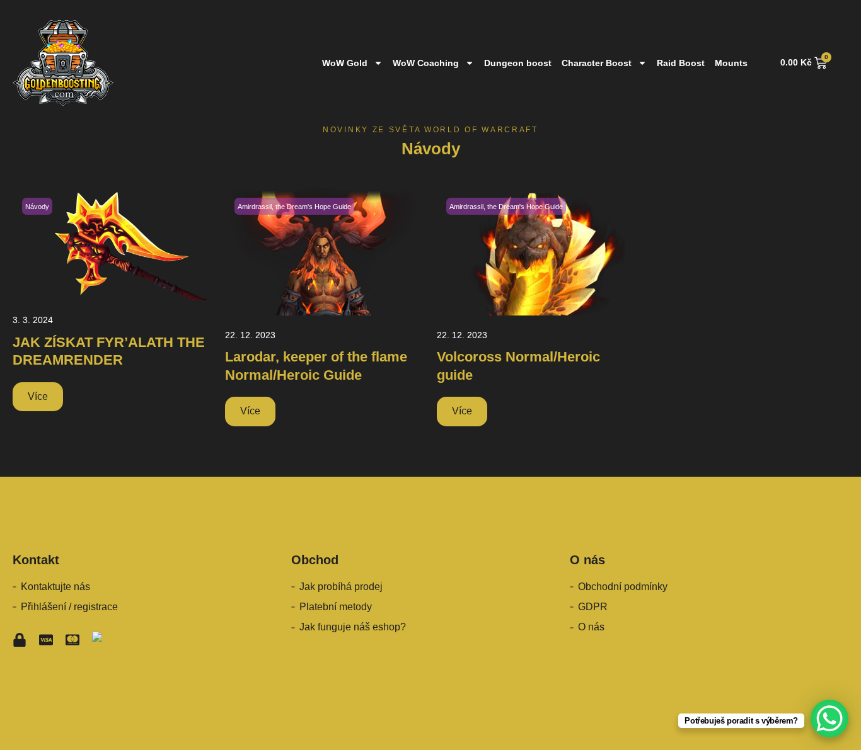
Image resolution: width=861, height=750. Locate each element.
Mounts (731, 63)
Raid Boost (681, 63)
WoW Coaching (426, 63)
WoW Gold (344, 63)
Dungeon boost (518, 63)
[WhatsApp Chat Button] (829, 718)
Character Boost (597, 63)
